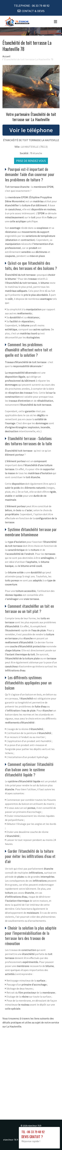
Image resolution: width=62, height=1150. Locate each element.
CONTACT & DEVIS (33, 11)
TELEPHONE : (31, 6)
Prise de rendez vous (31, 161)
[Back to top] (53, 1141)
